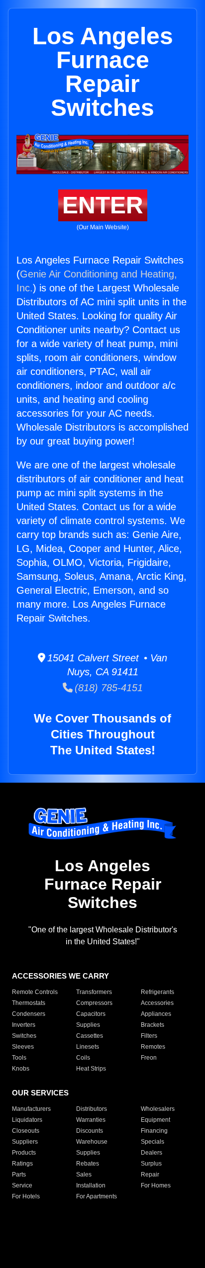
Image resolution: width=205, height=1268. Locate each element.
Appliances (156, 1013)
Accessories (157, 1002)
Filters (149, 1035)
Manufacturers (31, 1108)
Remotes (153, 1046)
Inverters (23, 1024)
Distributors (91, 1108)
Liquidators (27, 1119)
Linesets (87, 1046)
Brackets (152, 1024)
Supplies (88, 1024)
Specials (152, 1141)
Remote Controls (35, 992)
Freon (149, 1057)
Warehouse (91, 1141)
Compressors (94, 1002)
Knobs (20, 1068)
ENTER (102, 205)
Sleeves (23, 1046)
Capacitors (90, 1013)
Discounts (89, 1130)
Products (24, 1152)
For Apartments (96, 1196)
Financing (154, 1130)
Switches (24, 1035)
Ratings (22, 1163)
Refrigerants (157, 992)
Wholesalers (158, 1108)
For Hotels (26, 1196)
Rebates (87, 1163)
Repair (150, 1174)
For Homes (156, 1185)
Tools (19, 1057)
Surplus (151, 1163)
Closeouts (25, 1130)
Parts (19, 1174)
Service (22, 1185)
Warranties (90, 1119)
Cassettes (89, 1035)
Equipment (155, 1119)
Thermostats (28, 1002)
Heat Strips (91, 1068)
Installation (90, 1185)
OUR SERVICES (40, 1092)
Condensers (28, 1013)
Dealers (151, 1152)
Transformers (94, 992)
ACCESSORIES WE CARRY (60, 976)
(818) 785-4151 (108, 687)
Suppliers (25, 1141)
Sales (84, 1174)
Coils (83, 1057)
